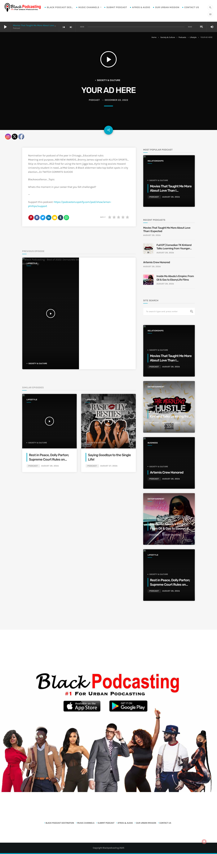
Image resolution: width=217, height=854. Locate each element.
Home (153, 37)
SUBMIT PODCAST (116, 7)
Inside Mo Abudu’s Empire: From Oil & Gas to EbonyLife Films (175, 278)
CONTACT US (191, 7)
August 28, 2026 (50, 466)
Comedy (153, 406)
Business (153, 443)
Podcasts (182, 37)
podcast (94, 100)
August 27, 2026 (109, 466)
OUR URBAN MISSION (167, 7)
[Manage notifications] (204, 841)
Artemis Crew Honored (156, 262)
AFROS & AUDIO (141, 7)
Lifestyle (193, 37)
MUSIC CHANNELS (88, 7)
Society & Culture (167, 37)
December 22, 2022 (116, 100)
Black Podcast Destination (60, 7)
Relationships (156, 161)
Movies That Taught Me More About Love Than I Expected (42, 25)
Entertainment (156, 387)
